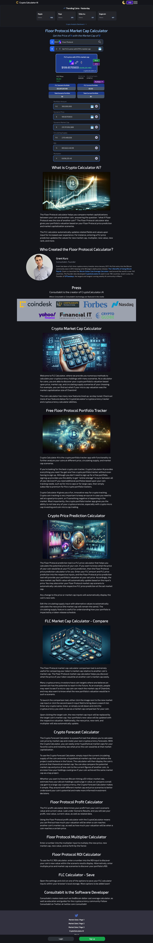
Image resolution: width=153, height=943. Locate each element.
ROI (55, 143)
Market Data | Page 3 (76, 927)
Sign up (92, 939)
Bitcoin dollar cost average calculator (92, 898)
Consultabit (45, 898)
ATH (96, 64)
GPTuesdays (69, 276)
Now (96, 60)
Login (61, 939)
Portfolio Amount (60, 101)
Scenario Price (59, 112)
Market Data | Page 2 (76, 923)
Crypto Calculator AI (28, 2)
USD (129, 2)
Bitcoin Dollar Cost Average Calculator (94, 271)
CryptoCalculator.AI (93, 274)
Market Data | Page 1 (76, 920)
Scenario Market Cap (61, 122)
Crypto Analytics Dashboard (75, 24)
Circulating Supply (60, 133)
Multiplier (57, 154)
